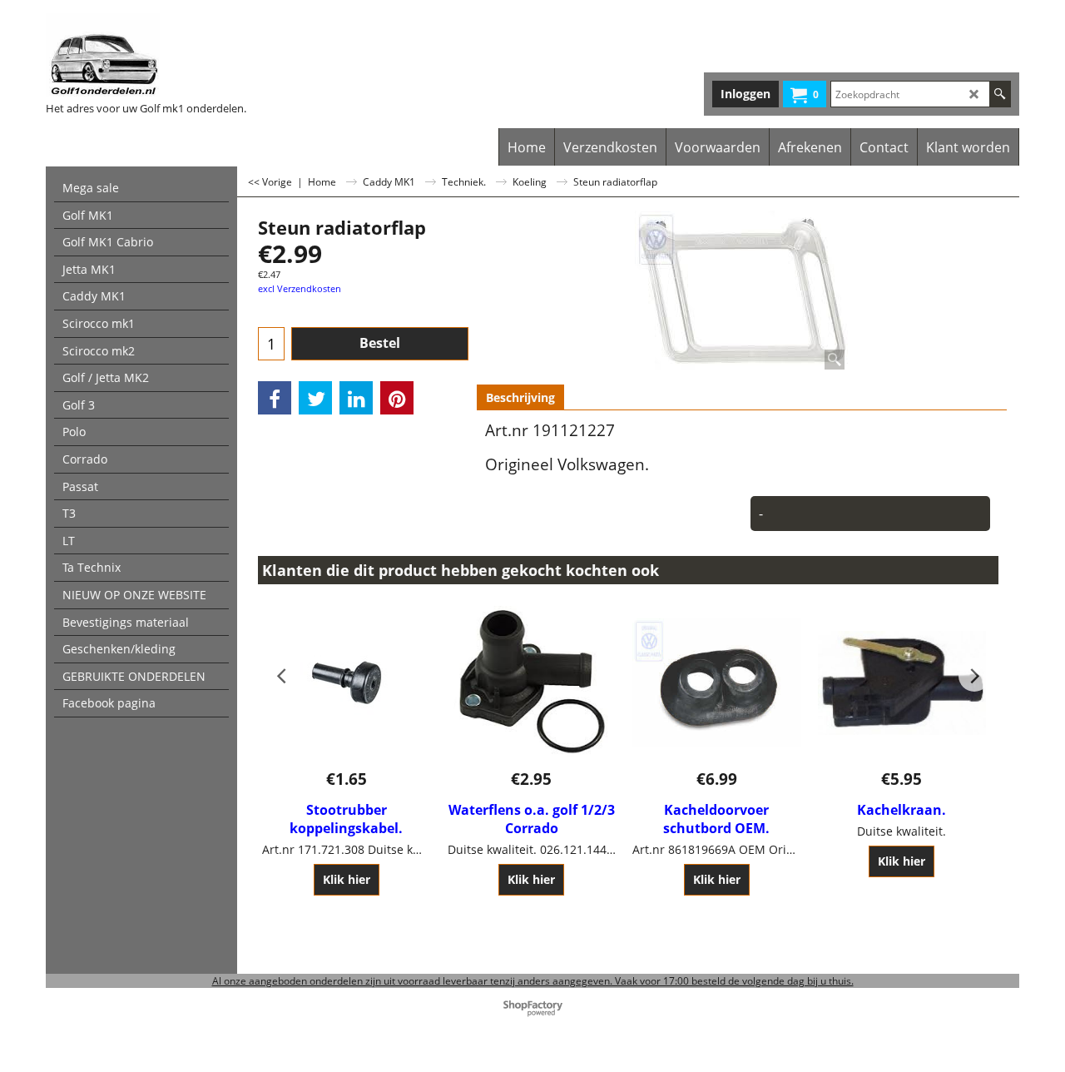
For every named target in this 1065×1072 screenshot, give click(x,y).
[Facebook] (274, 397)
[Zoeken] (999, 94)
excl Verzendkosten (299, 288)
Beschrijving (520, 397)
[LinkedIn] (356, 397)
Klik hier (346, 879)
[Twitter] (315, 397)
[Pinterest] (397, 397)
